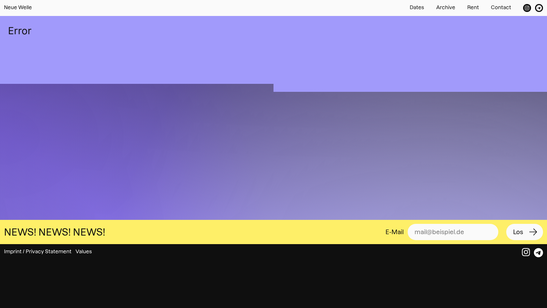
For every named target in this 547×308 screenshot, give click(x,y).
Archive (445, 7)
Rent (473, 7)
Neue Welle (18, 7)
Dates (417, 7)
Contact (501, 7)
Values (83, 251)
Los (518, 232)
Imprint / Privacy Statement (38, 251)
